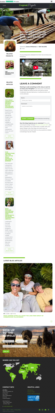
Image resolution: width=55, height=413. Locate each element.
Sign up (6, 351)
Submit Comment (27, 118)
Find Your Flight (31, 391)
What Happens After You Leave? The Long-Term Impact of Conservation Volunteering (23, 316)
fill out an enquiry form (41, 125)
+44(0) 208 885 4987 (8, 406)
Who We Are (30, 390)
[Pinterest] (48, 410)
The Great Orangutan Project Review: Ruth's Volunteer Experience (9, 103)
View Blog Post (9, 136)
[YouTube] (45, 410)
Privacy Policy (17, 409)
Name (23, 98)
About (8, 409)
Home (4, 409)
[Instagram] (42, 410)
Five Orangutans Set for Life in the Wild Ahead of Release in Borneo (10, 156)
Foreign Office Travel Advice (34, 393)
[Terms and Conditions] (33, 398)
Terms (12, 409)
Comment (24, 103)
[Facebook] (39, 410)
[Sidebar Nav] (50, 5)
